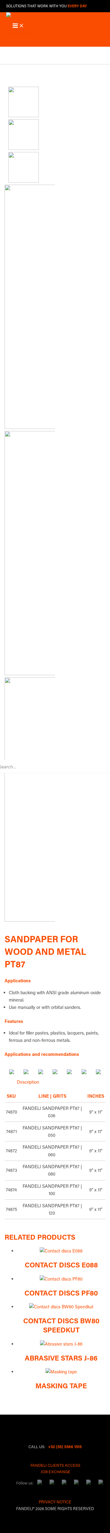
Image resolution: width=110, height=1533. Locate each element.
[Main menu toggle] (18, 26)
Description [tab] (28, 1082)
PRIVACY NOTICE (55, 1501)
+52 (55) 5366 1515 (64, 1446)
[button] (10, 54)
